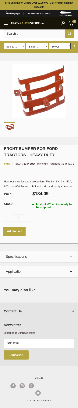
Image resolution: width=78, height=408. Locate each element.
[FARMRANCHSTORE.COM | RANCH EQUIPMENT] (39, 13)
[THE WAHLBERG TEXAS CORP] (13, 13)
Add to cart (14, 231)
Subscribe (16, 355)
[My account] (63, 23)
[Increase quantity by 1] (28, 217)
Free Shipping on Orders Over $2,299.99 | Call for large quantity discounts (39, 5)
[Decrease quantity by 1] (8, 217)
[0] (71, 23)
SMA (7, 163)
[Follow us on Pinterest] (31, 385)
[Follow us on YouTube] (38, 393)
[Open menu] (6, 23)
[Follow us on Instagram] (22, 385)
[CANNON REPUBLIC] (65, 13)
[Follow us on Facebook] (13, 385)
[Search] (69, 33)
